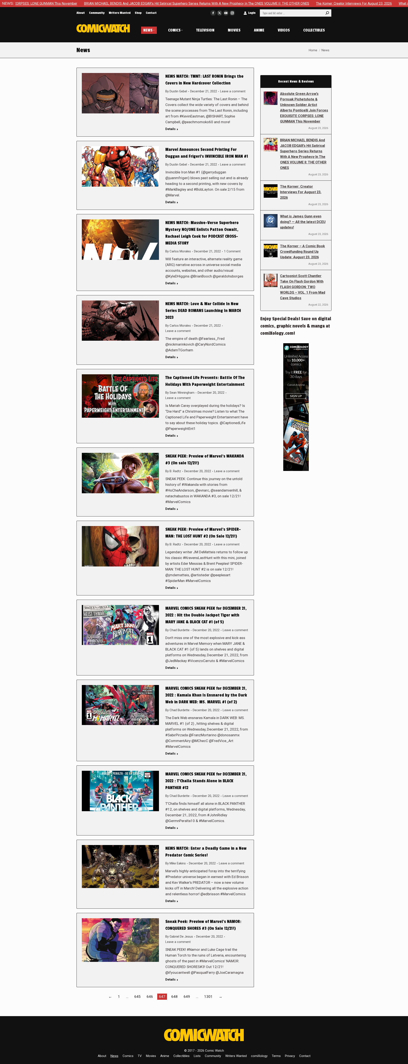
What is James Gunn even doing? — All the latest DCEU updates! (303, 221)
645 (137, 996)
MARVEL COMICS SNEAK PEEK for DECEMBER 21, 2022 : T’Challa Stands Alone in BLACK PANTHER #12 (206, 781)
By (176, 91)
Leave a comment (232, 91)
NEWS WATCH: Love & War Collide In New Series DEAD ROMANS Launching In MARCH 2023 (203, 310)
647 (162, 996)
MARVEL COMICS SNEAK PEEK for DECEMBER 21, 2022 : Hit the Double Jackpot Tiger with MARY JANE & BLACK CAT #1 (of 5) (206, 615)
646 (150, 996)
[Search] (327, 13)
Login (251, 13)
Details (170, 129)
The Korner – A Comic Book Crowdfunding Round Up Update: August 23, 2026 (302, 251)
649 (187, 996)
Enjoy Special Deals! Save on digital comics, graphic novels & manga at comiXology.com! (295, 326)
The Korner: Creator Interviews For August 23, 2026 (295, 3)
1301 (208, 996)
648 (174, 996)
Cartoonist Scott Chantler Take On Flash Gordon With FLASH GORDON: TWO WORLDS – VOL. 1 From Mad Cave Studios (302, 287)
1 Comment (232, 251)
